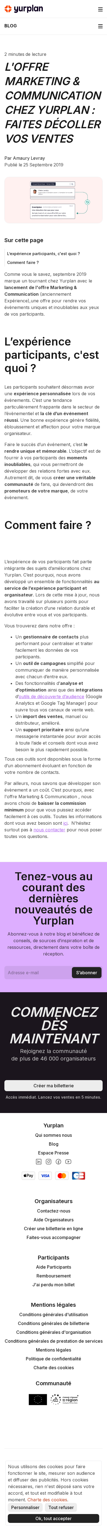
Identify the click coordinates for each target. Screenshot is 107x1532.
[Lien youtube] (68, 1161)
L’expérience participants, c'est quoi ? (43, 253)
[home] (23, 9)
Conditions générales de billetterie (53, 1323)
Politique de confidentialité (53, 1358)
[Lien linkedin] (38, 1161)
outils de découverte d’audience (51, 696)
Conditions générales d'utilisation (53, 1314)
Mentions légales (53, 1350)
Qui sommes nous (53, 1135)
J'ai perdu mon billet (53, 1284)
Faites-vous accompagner (54, 1237)
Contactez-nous (53, 1211)
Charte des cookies (53, 1367)
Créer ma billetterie (53, 1085)
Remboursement (53, 1276)
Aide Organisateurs (53, 1219)
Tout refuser (61, 1507)
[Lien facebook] (58, 1161)
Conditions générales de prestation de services (54, 1341)
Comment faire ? (23, 262)
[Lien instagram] (48, 1161)
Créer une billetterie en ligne (53, 1228)
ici (65, 823)
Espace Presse (53, 1153)
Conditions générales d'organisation (53, 1332)
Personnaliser (25, 1507)
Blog (53, 1144)
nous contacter (49, 829)
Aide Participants (53, 1267)
